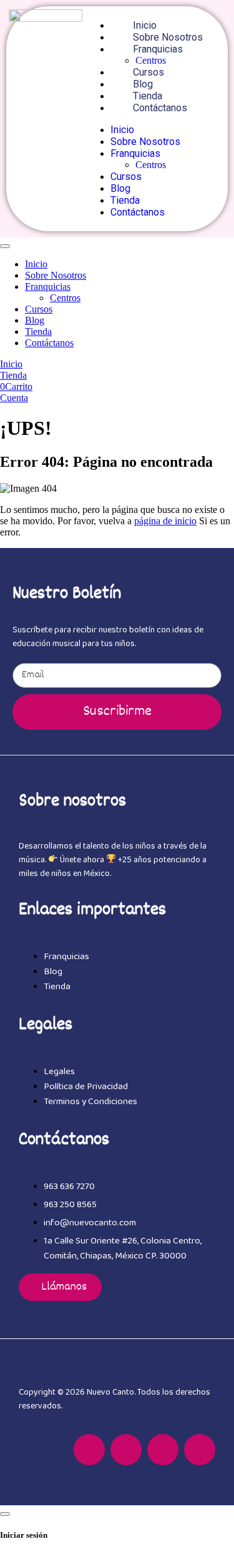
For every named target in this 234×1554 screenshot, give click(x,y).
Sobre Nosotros (168, 37)
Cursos (148, 72)
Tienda (147, 96)
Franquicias (158, 49)
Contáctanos (160, 108)
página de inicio (165, 521)
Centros (150, 60)
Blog (143, 84)
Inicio (145, 25)
